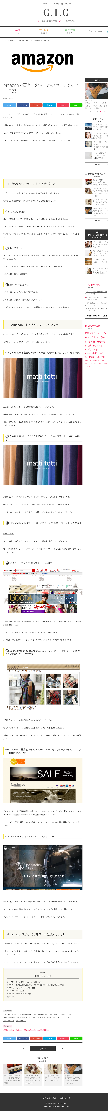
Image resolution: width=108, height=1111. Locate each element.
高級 (103, 360)
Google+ (36, 105)
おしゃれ (90, 342)
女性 (98, 357)
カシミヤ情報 (91, 354)
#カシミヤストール (30, 1030)
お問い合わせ (65, 1098)
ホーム (5, 40)
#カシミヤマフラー (43, 1030)
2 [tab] (94, 111)
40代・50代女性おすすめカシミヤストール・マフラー (19, 1018)
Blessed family (9, 534)
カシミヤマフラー (21, 1021)
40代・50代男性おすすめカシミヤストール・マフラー (54, 1018)
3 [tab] (97, 111)
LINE (76, 105)
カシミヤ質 (88, 366)
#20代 (5, 1030)
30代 (88, 346)
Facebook (23, 105)
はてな (49, 105)
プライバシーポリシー (50, 1098)
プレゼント (89, 360)
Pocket (63, 105)
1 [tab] (91, 111)
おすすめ (98, 346)
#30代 (11, 1030)
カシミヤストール (8, 1021)
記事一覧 (13, 40)
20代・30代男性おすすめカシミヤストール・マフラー (54, 1014)
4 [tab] (101, 111)
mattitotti (97, 360)
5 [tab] (104, 111)
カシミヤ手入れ (89, 363)
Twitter (9, 105)
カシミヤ (101, 342)
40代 (96, 350)
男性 (103, 357)
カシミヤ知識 (90, 357)
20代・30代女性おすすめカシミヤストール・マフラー (19, 1014)
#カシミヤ (19, 1030)
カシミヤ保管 (98, 363)
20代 (88, 350)
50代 (101, 354)
